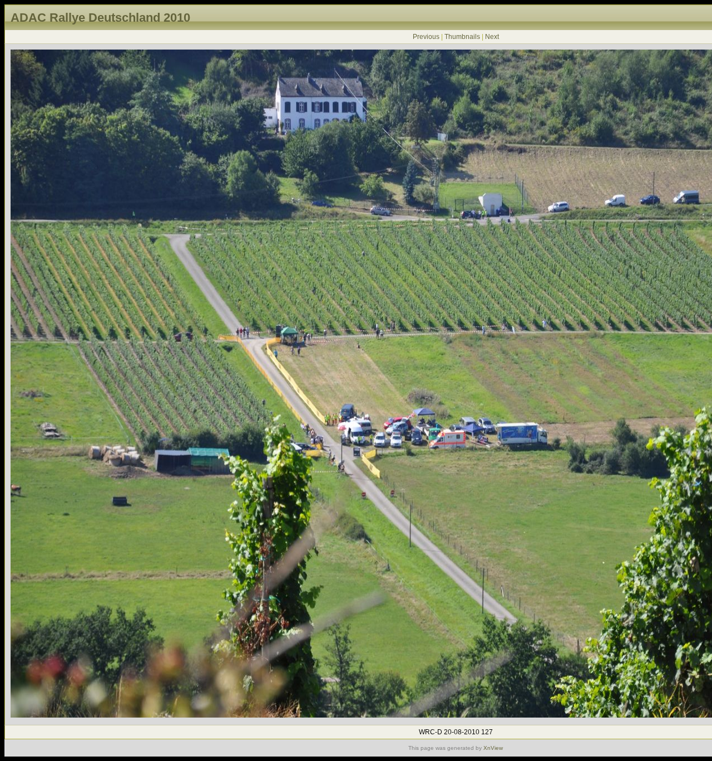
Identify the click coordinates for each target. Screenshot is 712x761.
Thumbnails (462, 37)
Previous (426, 37)
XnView (493, 748)
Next (492, 37)
